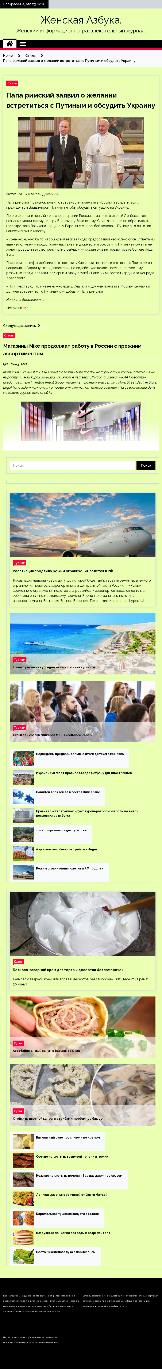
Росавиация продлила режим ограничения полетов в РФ (63, 571)
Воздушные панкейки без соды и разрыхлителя (73, 1233)
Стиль (12, 83)
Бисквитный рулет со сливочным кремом (68, 1137)
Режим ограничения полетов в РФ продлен (69, 868)
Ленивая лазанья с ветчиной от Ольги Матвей (72, 1194)
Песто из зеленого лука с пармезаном (66, 1252)
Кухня (18, 961)
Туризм (19, 563)
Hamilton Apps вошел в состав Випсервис (68, 792)
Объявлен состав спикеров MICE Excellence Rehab (52, 735)
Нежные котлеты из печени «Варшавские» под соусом (79, 1175)
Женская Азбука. (81, 20)
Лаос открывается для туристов (61, 830)
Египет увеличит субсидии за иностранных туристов (54, 667)
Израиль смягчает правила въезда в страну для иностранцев (84, 773)
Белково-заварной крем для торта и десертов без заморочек (68, 970)
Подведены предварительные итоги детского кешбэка (80, 754)
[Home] (9, 44)
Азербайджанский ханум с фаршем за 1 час (46, 1050)
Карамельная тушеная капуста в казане (67, 1213)
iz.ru (26, 308)
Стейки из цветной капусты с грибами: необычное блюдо (58, 1118)
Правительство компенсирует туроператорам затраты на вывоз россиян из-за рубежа (87, 813)
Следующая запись (19, 326)
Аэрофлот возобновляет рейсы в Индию (67, 849)
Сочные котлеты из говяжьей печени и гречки (72, 1156)
